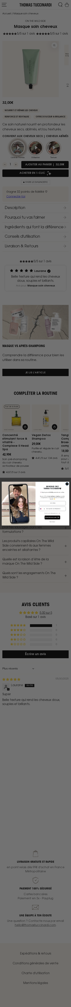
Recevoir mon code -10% (52, 517)
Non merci (52, 521)
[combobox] (42, 509)
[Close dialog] (66, 483)
